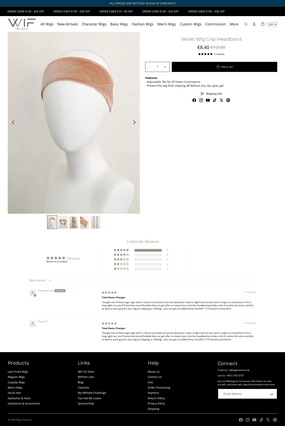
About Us (154, 371)
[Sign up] (271, 395)
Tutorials (83, 387)
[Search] (246, 24)
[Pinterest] (228, 100)
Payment (153, 393)
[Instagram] (201, 100)
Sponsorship (86, 403)
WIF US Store (86, 371)
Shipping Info (214, 93)
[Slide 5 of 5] (95, 222)
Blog (80, 382)
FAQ (150, 382)
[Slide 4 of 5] (84, 222)
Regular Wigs (16, 377)
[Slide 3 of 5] (74, 222)
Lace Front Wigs (18, 371)
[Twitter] (221, 100)
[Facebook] (194, 100)
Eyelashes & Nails (19, 398)
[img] (109, 292)
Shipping (153, 409)
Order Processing (159, 387)
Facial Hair (14, 393)
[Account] (254, 24)
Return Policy (156, 398)
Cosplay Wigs (16, 382)
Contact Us (155, 377)
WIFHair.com (86, 377)
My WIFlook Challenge (92, 393)
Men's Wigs (15, 387)
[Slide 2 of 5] (63, 222)
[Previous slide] (12, 123)
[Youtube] (208, 100)
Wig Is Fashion (24, 419)
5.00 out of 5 (73, 258)
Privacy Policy (156, 403)
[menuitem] (234, 24)
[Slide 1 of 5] (52, 222)
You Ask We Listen (89, 398)
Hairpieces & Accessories (24, 403)
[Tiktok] (214, 100)
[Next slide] (135, 123)
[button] (121, 250)
